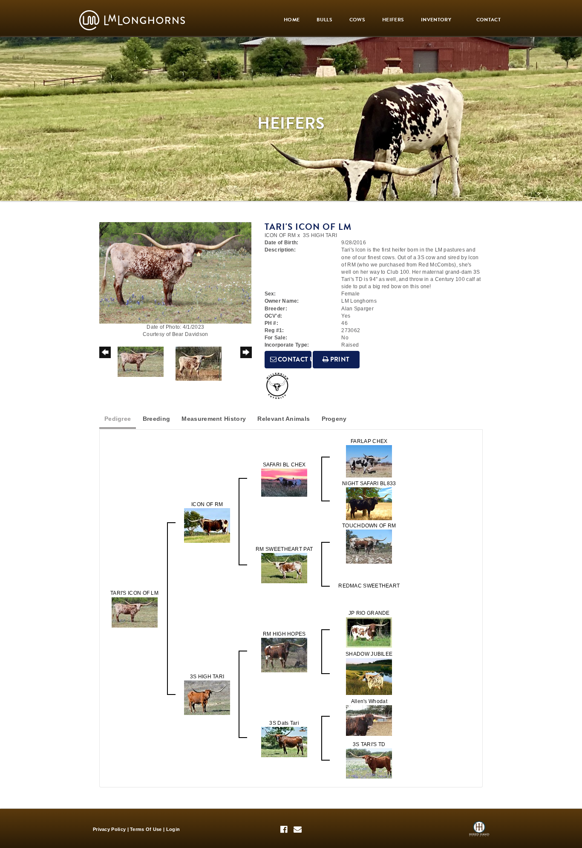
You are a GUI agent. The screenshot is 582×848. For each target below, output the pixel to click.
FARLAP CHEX (369, 441)
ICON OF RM (280, 235)
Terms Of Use (146, 829)
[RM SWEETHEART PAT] (284, 568)
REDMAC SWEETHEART (369, 586)
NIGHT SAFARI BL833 (369, 483)
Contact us (294, 359)
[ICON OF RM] (207, 525)
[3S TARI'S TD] (369, 763)
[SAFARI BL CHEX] (284, 482)
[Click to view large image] (175, 272)
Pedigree (117, 418)
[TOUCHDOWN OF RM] (369, 547)
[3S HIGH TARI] (207, 697)
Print (339, 359)
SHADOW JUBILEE (369, 654)
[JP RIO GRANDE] (369, 632)
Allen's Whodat (369, 701)
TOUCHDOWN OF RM (369, 526)
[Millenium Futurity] (279, 386)
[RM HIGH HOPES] (284, 655)
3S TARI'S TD (369, 744)
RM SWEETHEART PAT (284, 549)
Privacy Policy (109, 829)
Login (173, 829)
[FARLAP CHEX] (369, 461)
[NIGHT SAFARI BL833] (369, 503)
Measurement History (214, 418)
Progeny (334, 418)
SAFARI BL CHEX (284, 465)
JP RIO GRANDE (369, 613)
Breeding (156, 418)
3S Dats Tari (284, 723)
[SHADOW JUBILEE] (369, 676)
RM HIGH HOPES (284, 634)
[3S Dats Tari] (284, 741)
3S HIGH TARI (320, 235)
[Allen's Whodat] (369, 720)
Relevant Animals (283, 418)
